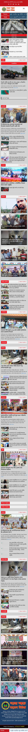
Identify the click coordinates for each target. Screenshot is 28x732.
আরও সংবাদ (23, 60)
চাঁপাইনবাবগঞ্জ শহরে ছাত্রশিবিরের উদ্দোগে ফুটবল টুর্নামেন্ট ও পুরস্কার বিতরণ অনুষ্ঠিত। (14, 647)
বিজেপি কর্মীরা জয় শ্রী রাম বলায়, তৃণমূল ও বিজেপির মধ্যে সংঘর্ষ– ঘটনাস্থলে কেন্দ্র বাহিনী (13, 83)
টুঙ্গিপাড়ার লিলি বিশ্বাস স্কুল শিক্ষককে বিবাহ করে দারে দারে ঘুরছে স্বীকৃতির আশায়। (14, 211)
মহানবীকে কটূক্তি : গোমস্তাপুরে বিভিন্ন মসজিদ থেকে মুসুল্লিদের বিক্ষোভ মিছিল (17, 393)
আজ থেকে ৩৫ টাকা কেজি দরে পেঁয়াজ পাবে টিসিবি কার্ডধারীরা (17, 606)
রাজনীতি (3, 106)
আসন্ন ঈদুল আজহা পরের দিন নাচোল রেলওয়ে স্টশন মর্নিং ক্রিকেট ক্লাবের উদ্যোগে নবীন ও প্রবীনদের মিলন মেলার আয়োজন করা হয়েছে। (14, 660)
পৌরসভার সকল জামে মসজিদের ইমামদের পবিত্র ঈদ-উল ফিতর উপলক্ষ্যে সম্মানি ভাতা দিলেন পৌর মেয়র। (18, 378)
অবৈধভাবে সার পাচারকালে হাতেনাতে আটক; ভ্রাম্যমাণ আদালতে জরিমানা (17, 291)
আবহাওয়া (4, 342)
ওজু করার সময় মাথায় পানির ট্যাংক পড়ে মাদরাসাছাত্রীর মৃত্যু (12, 367)
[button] (3, 26)
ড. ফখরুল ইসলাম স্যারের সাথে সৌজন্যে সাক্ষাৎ (13, 260)
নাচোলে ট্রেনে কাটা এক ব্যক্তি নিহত (16, 187)
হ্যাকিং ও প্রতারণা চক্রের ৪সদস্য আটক (17, 57)
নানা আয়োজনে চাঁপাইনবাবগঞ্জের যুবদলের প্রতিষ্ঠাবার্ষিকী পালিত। (18, 147)
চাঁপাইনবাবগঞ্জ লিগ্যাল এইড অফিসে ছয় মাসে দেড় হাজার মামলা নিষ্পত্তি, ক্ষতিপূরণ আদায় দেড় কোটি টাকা (18, 286)
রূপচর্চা (3, 512)
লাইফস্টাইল (4, 559)
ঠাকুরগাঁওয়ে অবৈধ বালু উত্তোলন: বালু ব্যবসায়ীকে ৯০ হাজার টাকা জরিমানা (17, 296)
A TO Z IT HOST (19, 726)
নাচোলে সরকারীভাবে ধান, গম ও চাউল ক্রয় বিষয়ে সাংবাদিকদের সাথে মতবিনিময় (18, 480)
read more (15, 87)
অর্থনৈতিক (4, 312)
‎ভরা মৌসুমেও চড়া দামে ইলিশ (15, 46)
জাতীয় (3, 60)
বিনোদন (3, 196)
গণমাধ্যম (4, 397)
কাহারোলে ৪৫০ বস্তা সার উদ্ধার (10, 32)
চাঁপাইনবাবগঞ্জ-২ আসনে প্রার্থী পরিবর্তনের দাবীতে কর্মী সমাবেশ (17, 142)
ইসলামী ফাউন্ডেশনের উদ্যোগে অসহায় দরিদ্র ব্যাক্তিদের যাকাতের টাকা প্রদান (17, 382)
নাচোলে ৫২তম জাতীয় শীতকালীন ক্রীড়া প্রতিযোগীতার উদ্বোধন (11, 679)
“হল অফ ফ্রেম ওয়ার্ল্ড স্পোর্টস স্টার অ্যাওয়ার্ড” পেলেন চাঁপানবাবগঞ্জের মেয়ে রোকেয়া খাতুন (13, 695)
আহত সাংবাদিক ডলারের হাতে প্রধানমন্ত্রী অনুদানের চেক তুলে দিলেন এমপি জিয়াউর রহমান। (18, 445)
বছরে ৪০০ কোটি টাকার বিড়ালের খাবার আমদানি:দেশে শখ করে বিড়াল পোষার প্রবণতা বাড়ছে (13, 241)
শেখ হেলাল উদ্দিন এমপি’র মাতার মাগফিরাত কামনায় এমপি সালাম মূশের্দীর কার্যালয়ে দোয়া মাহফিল (17, 544)
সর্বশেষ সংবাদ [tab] (14, 35)
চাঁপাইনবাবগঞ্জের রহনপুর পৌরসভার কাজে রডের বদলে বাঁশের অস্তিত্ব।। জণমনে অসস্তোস (18, 549)
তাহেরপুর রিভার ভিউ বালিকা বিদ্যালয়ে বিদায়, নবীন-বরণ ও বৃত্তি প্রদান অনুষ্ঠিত (13, 275)
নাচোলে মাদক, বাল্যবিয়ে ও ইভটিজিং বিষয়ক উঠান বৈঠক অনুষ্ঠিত (13, 184)
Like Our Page (5, 98)
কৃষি (2, 450)
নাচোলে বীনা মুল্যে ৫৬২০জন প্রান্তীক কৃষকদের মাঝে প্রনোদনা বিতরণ (13, 331)
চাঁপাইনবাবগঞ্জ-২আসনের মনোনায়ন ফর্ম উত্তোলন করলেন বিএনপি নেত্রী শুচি (11, 125)
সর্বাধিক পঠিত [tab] (14, 37)
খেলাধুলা (4, 616)
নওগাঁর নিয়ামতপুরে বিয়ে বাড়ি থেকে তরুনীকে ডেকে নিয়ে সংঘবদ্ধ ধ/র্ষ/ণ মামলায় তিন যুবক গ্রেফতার (16, 307)
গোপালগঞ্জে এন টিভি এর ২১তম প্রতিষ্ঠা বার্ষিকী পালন (13, 227)
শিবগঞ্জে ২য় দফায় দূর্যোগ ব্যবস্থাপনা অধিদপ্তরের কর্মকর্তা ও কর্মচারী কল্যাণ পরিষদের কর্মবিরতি (17, 388)
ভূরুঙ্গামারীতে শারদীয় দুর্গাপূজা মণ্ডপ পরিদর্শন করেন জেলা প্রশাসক (13, 416)
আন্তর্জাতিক (14, 63)
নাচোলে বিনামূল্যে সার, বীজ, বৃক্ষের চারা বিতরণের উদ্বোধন (11, 469)
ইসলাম (3, 348)
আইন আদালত (5, 281)
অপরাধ (3, 165)
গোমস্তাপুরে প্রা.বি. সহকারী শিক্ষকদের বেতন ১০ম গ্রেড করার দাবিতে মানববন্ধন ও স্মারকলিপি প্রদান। (17, 434)
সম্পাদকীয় (4, 611)
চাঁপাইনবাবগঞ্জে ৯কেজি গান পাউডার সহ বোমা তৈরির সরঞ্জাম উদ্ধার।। (17, 301)
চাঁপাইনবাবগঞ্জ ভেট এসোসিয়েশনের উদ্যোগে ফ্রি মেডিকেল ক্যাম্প (13, 531)
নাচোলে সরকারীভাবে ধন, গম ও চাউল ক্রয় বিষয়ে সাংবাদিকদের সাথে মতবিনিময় (18, 485)
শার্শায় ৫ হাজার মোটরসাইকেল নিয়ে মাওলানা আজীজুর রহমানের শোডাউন (17, 137)
